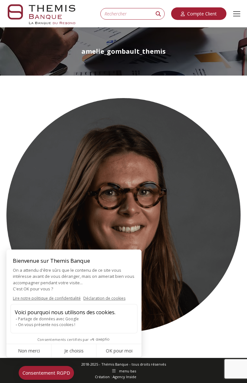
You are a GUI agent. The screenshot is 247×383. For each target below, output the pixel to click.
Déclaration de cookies (104, 298)
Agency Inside (124, 376)
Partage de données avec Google (48, 319)
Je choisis (74, 351)
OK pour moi (119, 351)
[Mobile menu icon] (237, 14)
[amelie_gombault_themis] (123, 215)
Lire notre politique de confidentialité (47, 298)
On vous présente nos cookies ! (46, 324)
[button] (46, 373)
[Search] (158, 14)
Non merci (29, 351)
